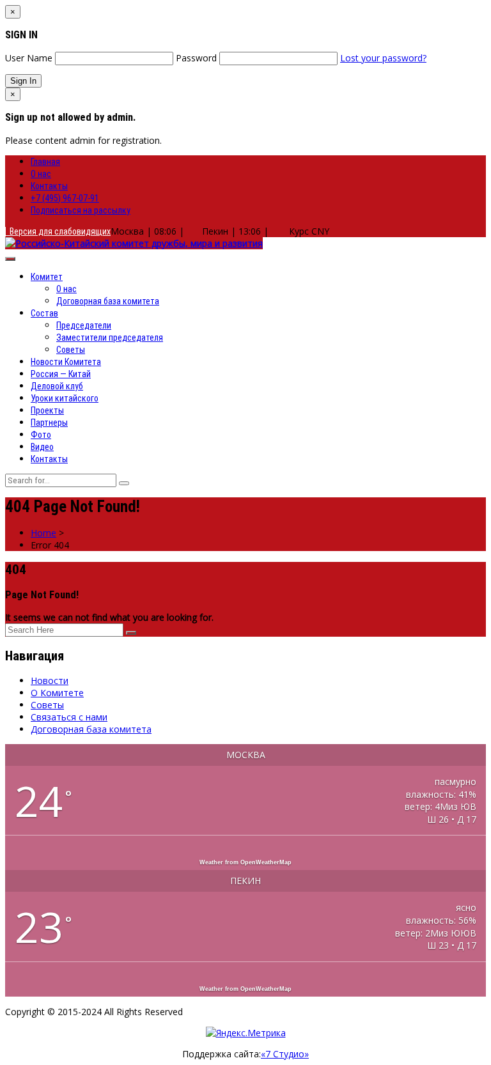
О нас (41, 174)
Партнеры (49, 422)
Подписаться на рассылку (80, 210)
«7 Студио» (285, 1054)
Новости (49, 680)
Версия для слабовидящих (58, 231)
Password (196, 58)
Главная (45, 162)
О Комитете (57, 693)
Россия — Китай (61, 374)
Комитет (47, 277)
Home (43, 533)
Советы (70, 350)
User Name (28, 58)
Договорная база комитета (107, 301)
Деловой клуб (57, 386)
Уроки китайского (64, 398)
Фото (41, 435)
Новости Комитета (66, 362)
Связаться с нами (69, 717)
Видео (42, 447)
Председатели (83, 325)
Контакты (49, 186)
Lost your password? (383, 58)
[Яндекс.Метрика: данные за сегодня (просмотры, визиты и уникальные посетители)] (246, 1033)
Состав (44, 313)
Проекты (47, 410)
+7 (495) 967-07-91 (65, 198)
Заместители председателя (109, 337)
